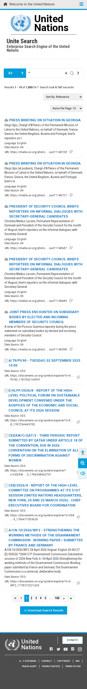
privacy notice (51, 666)
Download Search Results (45, 610)
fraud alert (29, 666)
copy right (63, 661)
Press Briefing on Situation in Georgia (45, 120)
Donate (72, 640)
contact (46, 661)
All (10, 73)
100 (57, 598)
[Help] (78, 73)
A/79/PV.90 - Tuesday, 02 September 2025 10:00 (44, 363)
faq (78, 661)
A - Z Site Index (27, 661)
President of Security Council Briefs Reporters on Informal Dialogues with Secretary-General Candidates (46, 211)
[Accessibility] (82, 453)
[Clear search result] (66, 73)
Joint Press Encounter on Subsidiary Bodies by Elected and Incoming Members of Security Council (44, 317)
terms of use (73, 666)
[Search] (72, 73)
